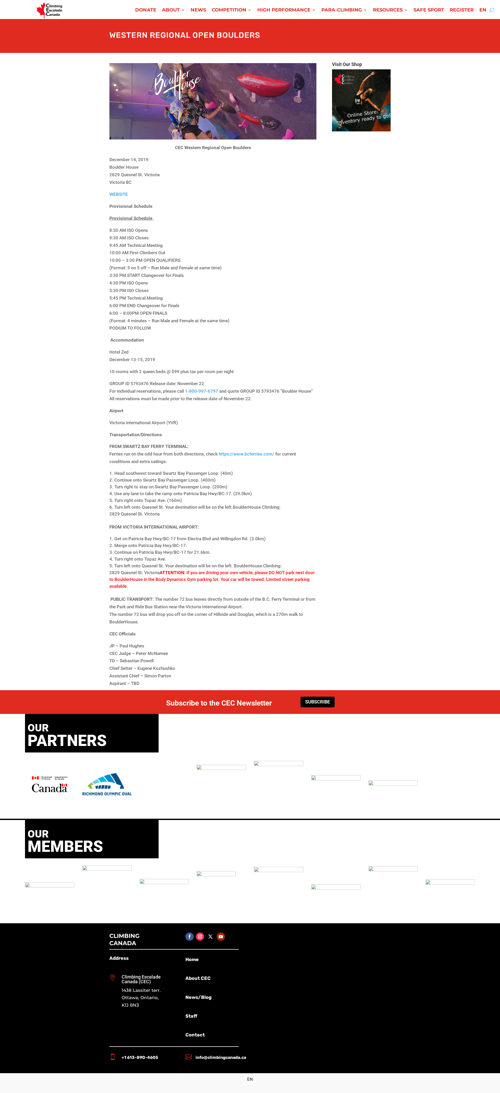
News (198, 10)
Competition (229, 10)
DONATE (145, 10)
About (171, 10)
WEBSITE (118, 194)
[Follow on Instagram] (200, 936)
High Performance (283, 10)
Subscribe (317, 702)
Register (462, 10)
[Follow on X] (210, 936)
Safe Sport (429, 10)
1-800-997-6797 (201, 391)
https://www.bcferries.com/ (246, 454)
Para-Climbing (341, 10)
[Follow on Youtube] (221, 936)
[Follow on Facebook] (189, 936)
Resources (388, 10)
